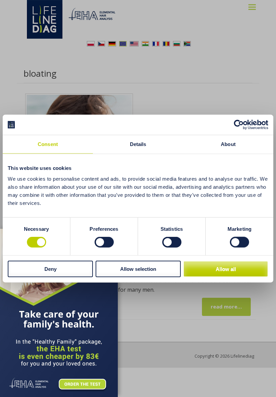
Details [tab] (138, 144)
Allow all (226, 269)
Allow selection (138, 269)
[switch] (104, 242)
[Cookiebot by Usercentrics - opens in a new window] (238, 125)
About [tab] (228, 144)
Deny (50, 269)
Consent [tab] (48, 144)
